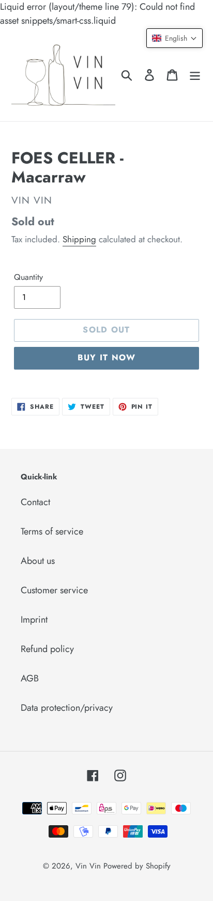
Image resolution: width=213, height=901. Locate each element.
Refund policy (47, 649)
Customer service (54, 590)
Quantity (28, 277)
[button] (174, 38)
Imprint (34, 619)
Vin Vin (89, 866)
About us (38, 561)
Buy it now (107, 357)
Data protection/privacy (67, 707)
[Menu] (195, 74)
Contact (35, 502)
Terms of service (52, 531)
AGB (30, 678)
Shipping (79, 239)
